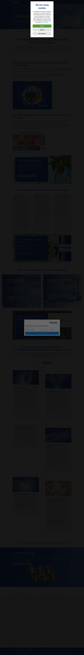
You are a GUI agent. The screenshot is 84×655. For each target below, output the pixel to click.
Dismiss (42, 29)
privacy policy (44, 22)
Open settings (42, 33)
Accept (42, 26)
